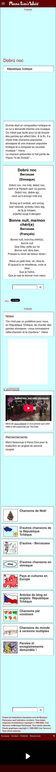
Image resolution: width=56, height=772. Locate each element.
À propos (5, 735)
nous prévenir (20, 423)
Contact (14, 735)
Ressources (35, 735)
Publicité (24, 735)
